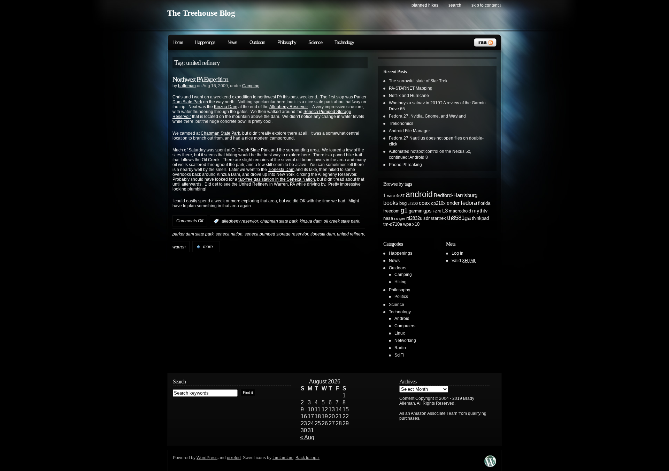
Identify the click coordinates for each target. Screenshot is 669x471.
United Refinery (253, 184)
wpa (407, 224)
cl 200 (413, 203)
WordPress (207, 457)
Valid (464, 260)
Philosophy (286, 42)
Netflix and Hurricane (409, 95)
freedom (391, 211)
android (419, 194)
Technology (344, 42)
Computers (404, 325)
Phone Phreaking (405, 164)
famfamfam (282, 457)
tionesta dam (322, 234)
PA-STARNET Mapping (410, 88)
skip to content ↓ (486, 5)
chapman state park (279, 221)
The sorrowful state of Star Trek (418, 80)
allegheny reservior (240, 221)
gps (427, 211)
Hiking (400, 281)
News (232, 42)
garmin (415, 211)
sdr (426, 218)
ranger (399, 218)
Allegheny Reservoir (288, 106)
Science (315, 42)
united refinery (350, 234)
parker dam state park (193, 234)
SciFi (399, 355)
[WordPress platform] (490, 465)
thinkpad (480, 218)
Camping (251, 85)
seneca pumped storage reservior (276, 234)
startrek (438, 218)
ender (453, 203)
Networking (405, 340)
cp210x (438, 203)
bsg (403, 203)
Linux (399, 333)
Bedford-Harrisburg (455, 195)
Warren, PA (284, 184)
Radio (400, 347)
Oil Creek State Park (250, 150)
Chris (177, 97)
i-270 (437, 211)
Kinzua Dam (225, 106)
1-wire (389, 195)
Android (401, 318)
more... (209, 246)
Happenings (205, 42)
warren (179, 246)
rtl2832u (414, 218)
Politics (401, 296)
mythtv (480, 211)
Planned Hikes (425, 5)
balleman (187, 85)
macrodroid (460, 211)
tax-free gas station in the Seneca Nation (276, 179)
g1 (404, 210)
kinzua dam (311, 221)
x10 (416, 224)
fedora (469, 202)
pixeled (234, 457)
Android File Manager (409, 130)
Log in (457, 253)
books (390, 203)
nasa (388, 218)
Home (177, 42)
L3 (445, 211)
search (454, 5)
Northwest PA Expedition (200, 79)
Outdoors (257, 42)
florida (484, 203)
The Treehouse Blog (201, 13)
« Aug (307, 437)
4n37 (400, 196)
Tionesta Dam (281, 169)
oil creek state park (341, 221)
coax (424, 203)
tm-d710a (392, 224)
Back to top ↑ (307, 457)
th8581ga (459, 217)
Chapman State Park (220, 133)
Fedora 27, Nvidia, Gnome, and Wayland (427, 116)
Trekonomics (401, 123)
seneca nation (229, 234)
